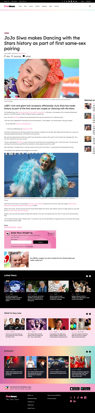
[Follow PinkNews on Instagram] (85, 398)
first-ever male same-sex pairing (18, 210)
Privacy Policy (29, 246)
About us (30, 395)
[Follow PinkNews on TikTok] (78, 398)
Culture (31, 6)
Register (88, 1)
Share (8, 56)
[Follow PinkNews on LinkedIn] (76, 1)
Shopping (44, 6)
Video (50, 6)
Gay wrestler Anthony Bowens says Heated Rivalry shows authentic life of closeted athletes (36, 374)
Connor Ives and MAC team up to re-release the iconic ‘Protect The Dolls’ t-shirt (14, 335)
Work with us (22, 1)
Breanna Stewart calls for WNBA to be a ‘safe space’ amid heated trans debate (80, 297)
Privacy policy (52, 398)
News (25, 6)
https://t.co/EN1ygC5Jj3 (23, 124)
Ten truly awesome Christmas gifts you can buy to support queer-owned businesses (80, 335)
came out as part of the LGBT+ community (31, 112)
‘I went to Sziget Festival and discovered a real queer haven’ (58, 372)
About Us (6, 1)
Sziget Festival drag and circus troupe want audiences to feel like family (14, 373)
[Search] (90, 6)
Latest (20, 6)
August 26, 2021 (27, 129)
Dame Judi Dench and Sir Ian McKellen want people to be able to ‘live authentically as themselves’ (36, 298)
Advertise (14, 1)
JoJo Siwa (19, 227)
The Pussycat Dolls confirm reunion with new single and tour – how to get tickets (35, 335)
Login (82, 1)
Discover (56, 6)
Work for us (31, 408)
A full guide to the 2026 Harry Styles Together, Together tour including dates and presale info (58, 335)
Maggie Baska (22, 53)
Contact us (31, 401)
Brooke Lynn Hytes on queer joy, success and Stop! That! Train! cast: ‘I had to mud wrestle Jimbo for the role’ (80, 374)
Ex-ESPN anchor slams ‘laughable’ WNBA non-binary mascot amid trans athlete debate (14, 298)
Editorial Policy (32, 398)
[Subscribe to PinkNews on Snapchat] (71, 401)
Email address (16, 239)
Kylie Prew (20, 142)
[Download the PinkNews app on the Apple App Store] (75, 388)
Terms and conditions (54, 395)
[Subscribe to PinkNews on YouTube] (81, 398)
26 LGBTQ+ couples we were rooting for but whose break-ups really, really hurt (52, 259)
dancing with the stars (10, 227)
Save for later (17, 56)
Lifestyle (37, 6)
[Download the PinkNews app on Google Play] (85, 388)
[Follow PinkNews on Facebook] (74, 398)
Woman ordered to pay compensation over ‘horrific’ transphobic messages (57, 297)
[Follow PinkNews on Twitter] (71, 398)
